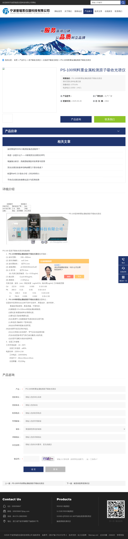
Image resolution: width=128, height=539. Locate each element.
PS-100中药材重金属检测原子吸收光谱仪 (28, 483)
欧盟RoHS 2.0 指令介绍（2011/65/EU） (24, 173)
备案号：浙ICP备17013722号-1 (54, 535)
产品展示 (88, 11)
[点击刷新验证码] (48, 459)
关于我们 (68, 11)
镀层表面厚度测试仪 (82, 483)
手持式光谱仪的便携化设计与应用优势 (23, 180)
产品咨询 (76, 119)
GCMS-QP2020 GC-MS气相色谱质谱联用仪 (74, 516)
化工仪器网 (82, 535)
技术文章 (98, 11)
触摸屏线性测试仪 (64, 521)
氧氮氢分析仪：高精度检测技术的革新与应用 (26, 161)
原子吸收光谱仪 (34, 60)
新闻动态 (78, 11)
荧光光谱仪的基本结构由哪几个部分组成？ (25, 167)
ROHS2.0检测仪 (63, 506)
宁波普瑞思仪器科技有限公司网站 (23, 3)
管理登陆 (120, 535)
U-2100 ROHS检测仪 (65, 511)
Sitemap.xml (93, 535)
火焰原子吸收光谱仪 (50, 60)
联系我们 (118, 11)
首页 (16, 60)
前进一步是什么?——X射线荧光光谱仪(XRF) (26, 155)
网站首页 (58, 11)
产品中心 (23, 60)
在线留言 (108, 11)
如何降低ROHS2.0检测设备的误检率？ (24, 149)
